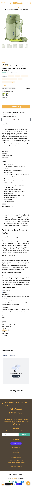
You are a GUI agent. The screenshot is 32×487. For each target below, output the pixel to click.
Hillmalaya (14, 478)
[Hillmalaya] (16, 2)
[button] (4, 3)
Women (20, 79)
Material (3, 203)
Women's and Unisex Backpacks (8, 82)
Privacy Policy (16, 452)
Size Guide (4, 86)
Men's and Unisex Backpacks (11, 79)
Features (4, 161)
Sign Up (24, 434)
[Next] (28, 46)
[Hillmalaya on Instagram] (16, 439)
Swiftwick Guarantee (16, 457)
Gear (27, 76)
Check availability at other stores (10, 116)
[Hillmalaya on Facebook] (14, 439)
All (18, 7)
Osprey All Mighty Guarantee (16, 460)
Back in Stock (11, 76)
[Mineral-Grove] (3, 94)
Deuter (3, 62)
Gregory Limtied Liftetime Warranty (16, 462)
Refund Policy (16, 450)
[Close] (2, 240)
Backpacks (17, 76)
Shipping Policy (16, 447)
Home (14, 7)
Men (3, 79)
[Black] (6, 94)
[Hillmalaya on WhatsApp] (18, 439)
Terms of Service (16, 455)
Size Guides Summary (16, 466)
